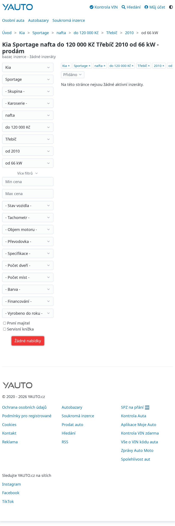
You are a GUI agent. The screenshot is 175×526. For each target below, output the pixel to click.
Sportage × (82, 65)
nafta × (100, 65)
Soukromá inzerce (68, 20)
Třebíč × (144, 65)
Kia (22, 32)
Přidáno (70, 74)
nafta (61, 32)
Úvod (7, 32)
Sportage (40, 32)
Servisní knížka (20, 329)
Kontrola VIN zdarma (140, 433)
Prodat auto (72, 424)
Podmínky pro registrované (26, 415)
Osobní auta (13, 20)
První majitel (18, 323)
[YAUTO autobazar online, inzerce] (17, 7)
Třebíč (111, 32)
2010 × (159, 65)
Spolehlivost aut (135, 459)
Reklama (10, 441)
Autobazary (38, 20)
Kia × (66, 65)
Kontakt (9, 433)
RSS (65, 441)
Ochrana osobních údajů (24, 407)
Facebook (10, 492)
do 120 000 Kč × (121, 65)
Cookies (9, 424)
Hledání (69, 433)
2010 (129, 32)
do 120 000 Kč (86, 32)
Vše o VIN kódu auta (139, 441)
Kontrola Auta (133, 415)
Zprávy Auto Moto (137, 450)
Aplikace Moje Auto (138, 424)
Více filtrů (25, 173)
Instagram (11, 484)
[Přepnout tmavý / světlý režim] (171, 7)
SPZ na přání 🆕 (135, 407)
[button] (28, 340)
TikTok (8, 501)
